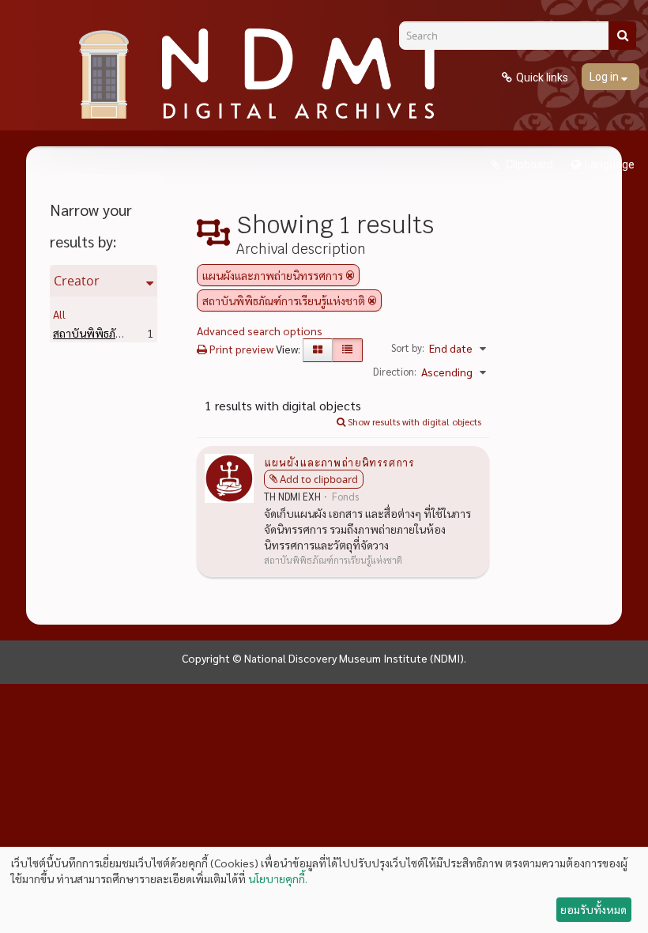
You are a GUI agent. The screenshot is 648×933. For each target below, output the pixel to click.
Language (610, 164)
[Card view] (318, 350)
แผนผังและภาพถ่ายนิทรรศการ (339, 462)
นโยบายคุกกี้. (277, 878)
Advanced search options (259, 330)
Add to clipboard (319, 479)
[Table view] (347, 350)
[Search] (622, 35)
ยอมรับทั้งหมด (593, 909)
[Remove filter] (350, 275)
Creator (77, 280)
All (59, 314)
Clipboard (528, 164)
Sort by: (407, 347)
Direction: (394, 371)
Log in (605, 76)
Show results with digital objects (413, 421)
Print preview (240, 349)
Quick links (542, 77)
